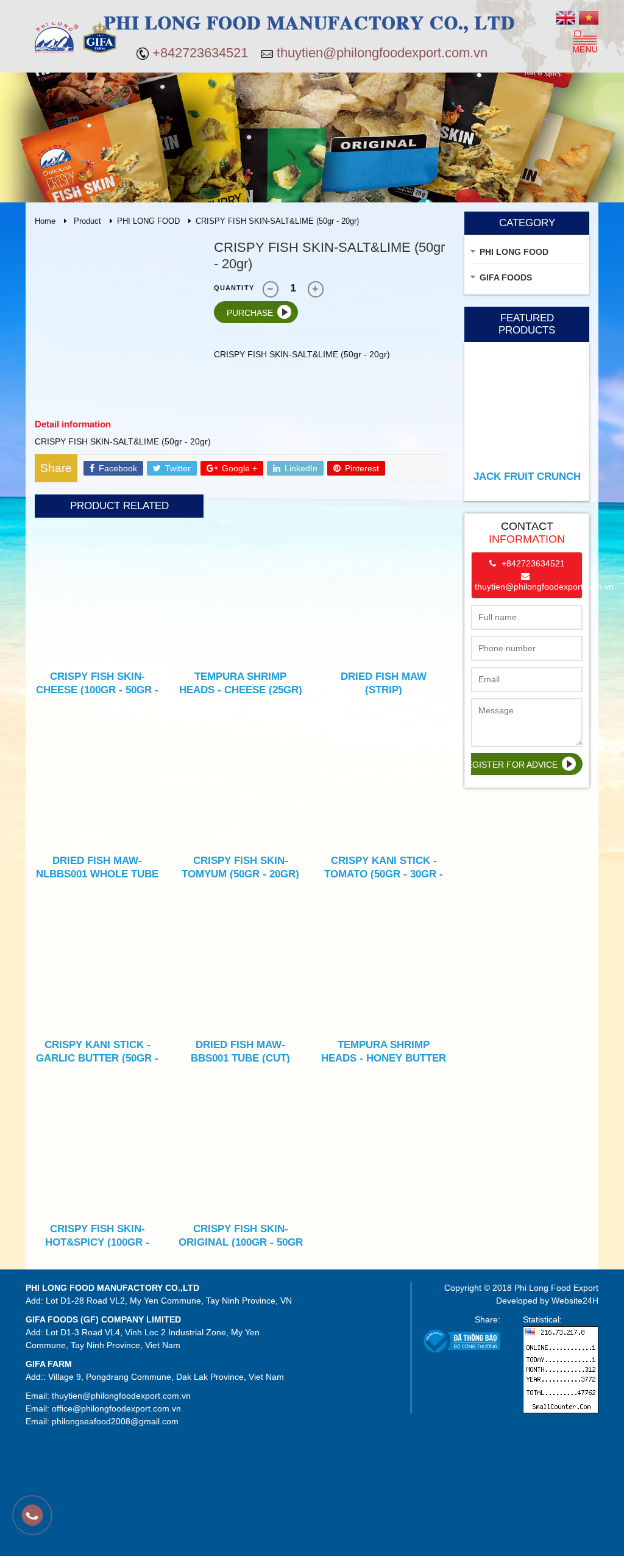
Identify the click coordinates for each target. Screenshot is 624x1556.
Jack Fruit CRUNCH (527, 476)
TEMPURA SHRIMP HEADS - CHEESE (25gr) (240, 683)
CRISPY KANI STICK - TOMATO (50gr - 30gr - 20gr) (383, 867)
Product (87, 221)
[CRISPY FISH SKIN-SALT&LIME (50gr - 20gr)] (115, 319)
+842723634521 (200, 52)
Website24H (574, 1300)
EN (565, 17)
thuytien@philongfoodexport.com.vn (382, 52)
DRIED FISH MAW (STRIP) (384, 683)
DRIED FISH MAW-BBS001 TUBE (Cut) (240, 1051)
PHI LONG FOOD (148, 221)
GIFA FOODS (506, 277)
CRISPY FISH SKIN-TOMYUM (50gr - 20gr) (240, 867)
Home (45, 221)
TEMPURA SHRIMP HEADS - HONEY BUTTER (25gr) (383, 1051)
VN (588, 17)
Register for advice (509, 764)
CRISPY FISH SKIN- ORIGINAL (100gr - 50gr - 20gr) (241, 1235)
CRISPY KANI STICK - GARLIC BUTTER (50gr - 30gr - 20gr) (97, 1051)
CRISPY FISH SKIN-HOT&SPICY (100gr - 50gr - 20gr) (97, 1235)
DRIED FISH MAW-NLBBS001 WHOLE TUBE (97, 867)
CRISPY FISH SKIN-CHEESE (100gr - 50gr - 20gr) (97, 683)
